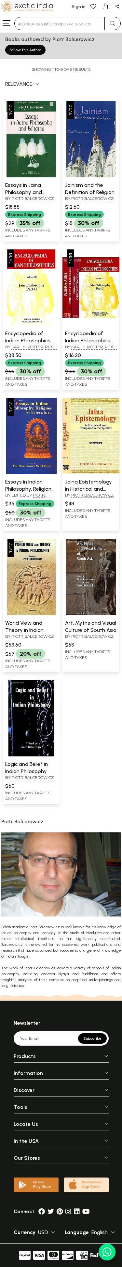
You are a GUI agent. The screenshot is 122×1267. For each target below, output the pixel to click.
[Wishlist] (93, 6)
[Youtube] (86, 1211)
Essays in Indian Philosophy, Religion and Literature (28, 489)
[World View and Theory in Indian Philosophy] (31, 614)
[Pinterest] (60, 1211)
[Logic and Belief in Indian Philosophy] (31, 755)
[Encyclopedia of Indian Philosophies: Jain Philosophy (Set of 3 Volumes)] (91, 324)
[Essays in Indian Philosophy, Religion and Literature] (31, 472)
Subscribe (92, 1038)
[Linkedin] (77, 1211)
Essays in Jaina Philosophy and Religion (23, 192)
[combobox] (59, 23)
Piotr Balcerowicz (32, 198)
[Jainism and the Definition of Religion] (91, 176)
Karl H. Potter (27, 346)
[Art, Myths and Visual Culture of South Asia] (91, 614)
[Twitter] (50, 1211)
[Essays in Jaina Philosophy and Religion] (31, 176)
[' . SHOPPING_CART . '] (105, 6)
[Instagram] (68, 1211)
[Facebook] (41, 1211)
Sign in (79, 6)
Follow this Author (25, 50)
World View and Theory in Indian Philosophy (24, 630)
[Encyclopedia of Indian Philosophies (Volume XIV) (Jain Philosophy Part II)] (31, 324)
